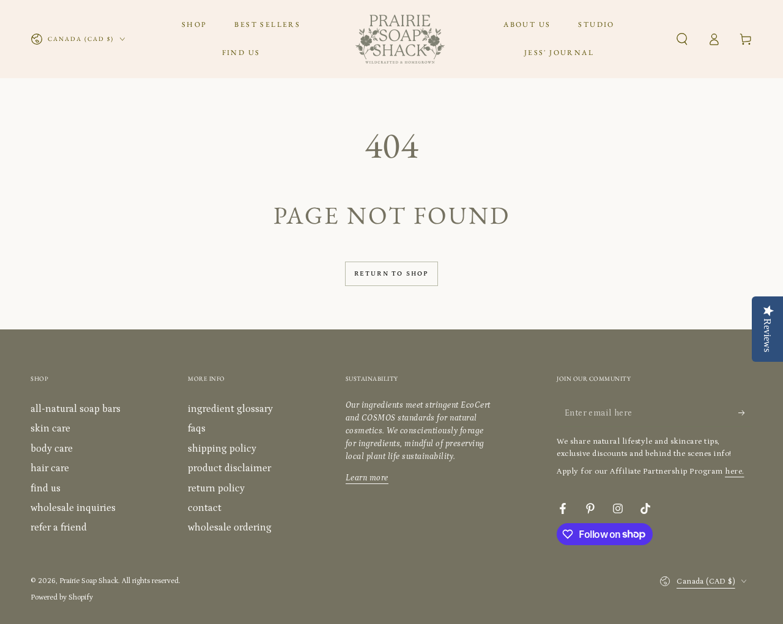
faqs (197, 428)
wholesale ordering (230, 527)
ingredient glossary (230, 408)
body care (52, 448)
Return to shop (391, 273)
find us (46, 488)
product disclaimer (229, 468)
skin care (50, 428)
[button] (682, 39)
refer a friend (59, 527)
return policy (216, 488)
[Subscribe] (745, 412)
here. (734, 471)
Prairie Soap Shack (88, 581)
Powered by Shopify (62, 597)
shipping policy (222, 448)
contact (204, 507)
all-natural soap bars (76, 408)
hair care (50, 468)
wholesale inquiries (73, 507)
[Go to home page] (400, 39)
